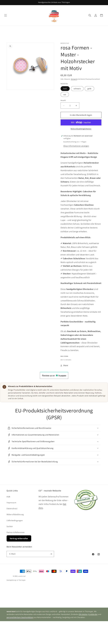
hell (65, 88)
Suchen (10, 526)
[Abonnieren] (51, 554)
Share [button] (65, 365)
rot (64, 94)
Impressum (11, 502)
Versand (74, 79)
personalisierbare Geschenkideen (20, 617)
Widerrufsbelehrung (15, 514)
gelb (89, 88)
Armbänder (92, 614)
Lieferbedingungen (15, 520)
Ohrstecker (83, 614)
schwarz (77, 88)
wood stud (22, 576)
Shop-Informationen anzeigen (76, 146)
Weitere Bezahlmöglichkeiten (81, 129)
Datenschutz (12, 508)
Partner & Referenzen (16, 532)
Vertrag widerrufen (19, 538)
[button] (5, 15)
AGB (8, 496)
